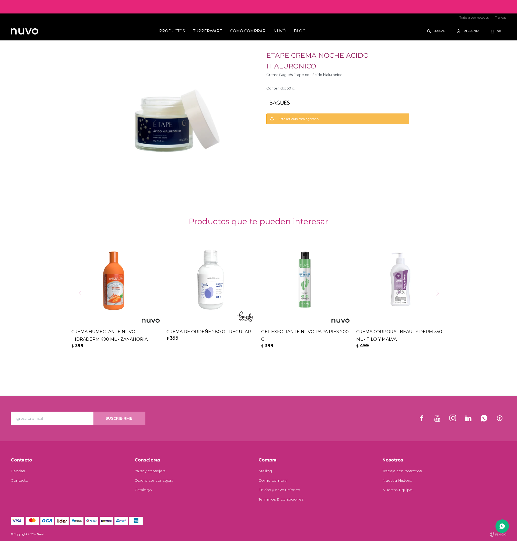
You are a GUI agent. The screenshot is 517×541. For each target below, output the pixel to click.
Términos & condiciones (280, 499)
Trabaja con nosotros (474, 17)
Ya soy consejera (150, 470)
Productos (172, 31)
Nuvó (280, 31)
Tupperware (207, 31)
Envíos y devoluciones (279, 489)
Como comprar (248, 31)
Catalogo (143, 489)
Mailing (265, 470)
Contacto (19, 480)
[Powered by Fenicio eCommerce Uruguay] (498, 534)
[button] (436, 31)
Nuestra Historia (397, 480)
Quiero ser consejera (154, 480)
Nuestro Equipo (397, 489)
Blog (299, 31)
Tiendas (500, 17)
